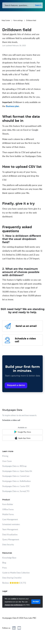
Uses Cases (7, 461)
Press (4, 567)
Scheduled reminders (11, 524)
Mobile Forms (8, 514)
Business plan (12, 106)
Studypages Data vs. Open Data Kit (17, 471)
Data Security (8, 544)
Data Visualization (10, 534)
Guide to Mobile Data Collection (16, 572)
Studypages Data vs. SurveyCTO (15, 491)
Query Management (10, 539)
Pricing (5, 456)
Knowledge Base (9, 557)
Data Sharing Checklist (11, 577)
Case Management (10, 519)
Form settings (18, 20)
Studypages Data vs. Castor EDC (16, 486)
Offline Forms (8, 509)
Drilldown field (31, 20)
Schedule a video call (11, 420)
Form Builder (7, 504)
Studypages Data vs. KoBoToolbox (16, 481)
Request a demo (16, 385)
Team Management (10, 529)
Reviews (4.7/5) (14, 582)
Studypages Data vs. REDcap (14, 466)
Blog (4, 562)
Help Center (6, 20)
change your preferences (14, 605)
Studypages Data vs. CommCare (15, 476)
